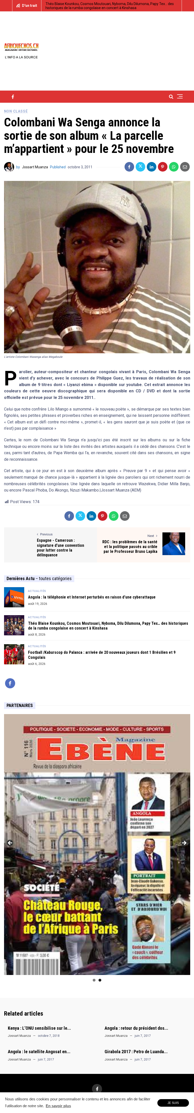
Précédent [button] (10, 843)
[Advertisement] (131, 50)
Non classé (16, 111)
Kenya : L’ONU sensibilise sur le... (39, 1028)
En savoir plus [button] (58, 1106)
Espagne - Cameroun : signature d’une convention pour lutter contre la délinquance (60, 547)
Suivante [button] (184, 843)
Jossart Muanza (35, 167)
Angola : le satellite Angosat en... (39, 1051)
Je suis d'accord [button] (173, 1104)
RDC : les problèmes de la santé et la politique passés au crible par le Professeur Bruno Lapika (129, 546)
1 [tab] (94, 980)
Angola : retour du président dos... (136, 1028)
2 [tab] (100, 980)
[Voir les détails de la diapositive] (97, 844)
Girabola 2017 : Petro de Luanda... (136, 1051)
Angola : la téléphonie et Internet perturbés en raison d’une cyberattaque (92, 597)
